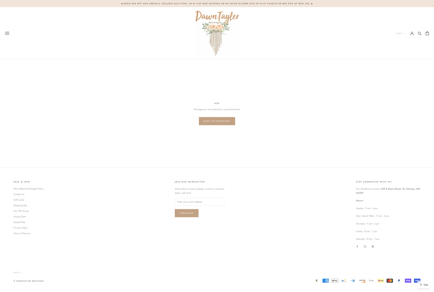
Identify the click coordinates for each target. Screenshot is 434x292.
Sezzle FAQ (19, 222)
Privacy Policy (21, 227)
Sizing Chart (20, 216)
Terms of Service (22, 233)
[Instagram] (365, 246)
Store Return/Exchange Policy (28, 188)
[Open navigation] (7, 33)
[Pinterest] (373, 246)
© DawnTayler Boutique (29, 281)
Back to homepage (217, 121)
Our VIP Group (21, 211)
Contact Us (19, 194)
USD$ (399, 33)
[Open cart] (427, 33)
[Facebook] (357, 246)
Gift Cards (19, 199)
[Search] (419, 33)
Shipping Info (20, 205)
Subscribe (187, 213)
